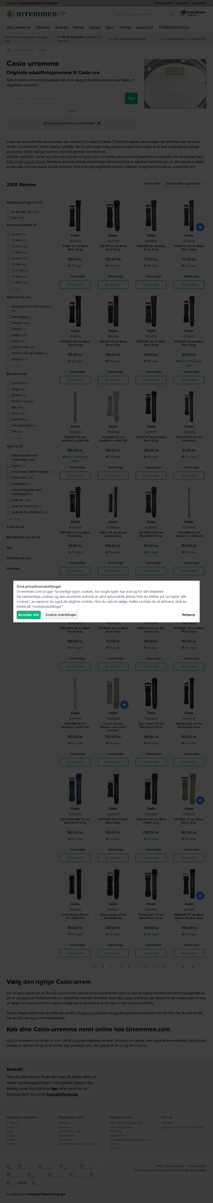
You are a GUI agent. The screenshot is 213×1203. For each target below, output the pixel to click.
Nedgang (188, 615)
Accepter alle (28, 614)
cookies (87, 591)
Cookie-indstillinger (61, 614)
